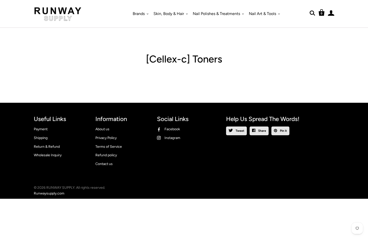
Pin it (283, 130)
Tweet (239, 130)
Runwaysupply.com (49, 193)
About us (102, 129)
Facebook (172, 129)
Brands (139, 13)
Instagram (172, 138)
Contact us (104, 164)
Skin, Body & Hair (168, 13)
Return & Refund (47, 146)
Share (261, 130)
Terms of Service (108, 146)
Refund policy (106, 155)
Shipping (41, 138)
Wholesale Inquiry (48, 155)
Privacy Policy (106, 138)
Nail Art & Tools (262, 13)
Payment (41, 129)
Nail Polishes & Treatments (216, 13)
